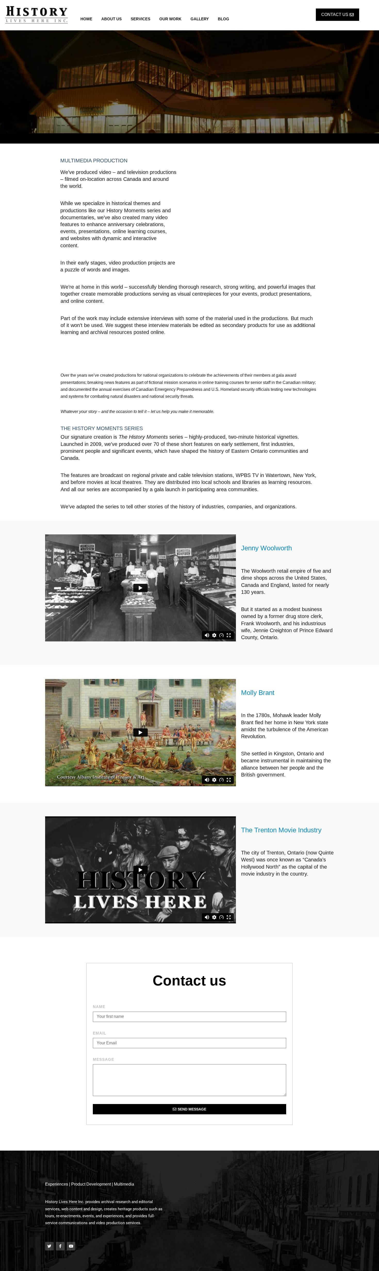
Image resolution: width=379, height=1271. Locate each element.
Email (99, 1033)
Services (140, 19)
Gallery (200, 19)
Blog (223, 19)
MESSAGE (103, 1059)
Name (99, 1006)
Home (86, 19)
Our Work (170, 19)
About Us (111, 19)
